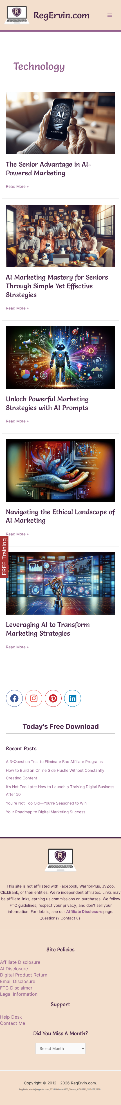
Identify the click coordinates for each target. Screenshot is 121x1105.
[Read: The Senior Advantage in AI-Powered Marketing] (60, 122)
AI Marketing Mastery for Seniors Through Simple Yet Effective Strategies (57, 286)
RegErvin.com (61, 15)
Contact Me (12, 1023)
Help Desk (11, 1017)
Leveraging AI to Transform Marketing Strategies (48, 628)
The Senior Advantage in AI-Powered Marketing (48, 168)
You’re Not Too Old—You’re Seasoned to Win (46, 803)
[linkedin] (74, 698)
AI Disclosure (14, 968)
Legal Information (18, 994)
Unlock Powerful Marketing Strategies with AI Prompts (47, 403)
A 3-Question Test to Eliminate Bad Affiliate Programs (54, 761)
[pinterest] (54, 698)
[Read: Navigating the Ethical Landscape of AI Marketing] (60, 470)
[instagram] (35, 698)
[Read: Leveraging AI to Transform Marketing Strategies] (60, 583)
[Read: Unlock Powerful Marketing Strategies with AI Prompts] (60, 357)
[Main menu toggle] (110, 15)
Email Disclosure (17, 981)
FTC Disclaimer (16, 988)
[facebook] (15, 698)
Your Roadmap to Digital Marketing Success (45, 812)
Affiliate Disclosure (84, 911)
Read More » (17, 187)
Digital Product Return (23, 975)
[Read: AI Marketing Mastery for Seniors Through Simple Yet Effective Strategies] (60, 235)
